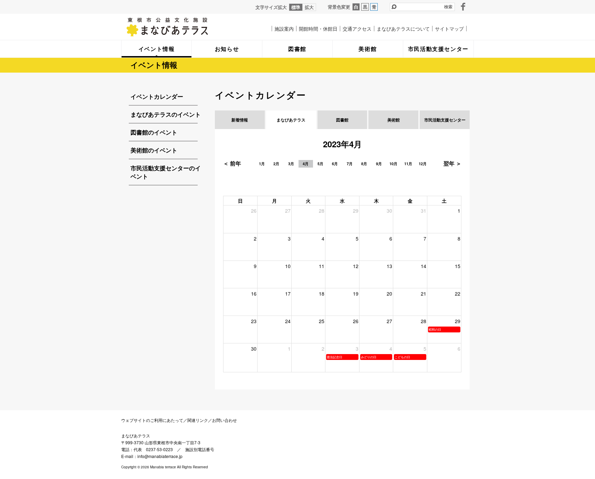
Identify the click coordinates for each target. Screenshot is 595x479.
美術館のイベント (154, 150)
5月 (320, 163)
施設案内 (284, 28)
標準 (295, 7)
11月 (408, 163)
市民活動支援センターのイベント (166, 172)
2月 (276, 163)
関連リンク (197, 420)
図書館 (342, 120)
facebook (463, 6)
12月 (423, 163)
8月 (364, 163)
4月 (306, 163)
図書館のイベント (154, 132)
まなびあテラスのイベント (166, 114)
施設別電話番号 (199, 449)
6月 (335, 163)
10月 (393, 163)
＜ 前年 (232, 163)
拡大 (309, 7)
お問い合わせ (224, 420)
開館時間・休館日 (318, 28)
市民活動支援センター (445, 120)
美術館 (393, 120)
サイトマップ (449, 28)
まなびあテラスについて (403, 28)
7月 (350, 163)
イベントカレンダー (157, 96)
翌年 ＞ (452, 163)
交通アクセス (357, 28)
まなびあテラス (181, 27)
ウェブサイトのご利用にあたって (152, 420)
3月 (291, 163)
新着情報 (239, 120)
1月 (262, 163)
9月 (379, 163)
